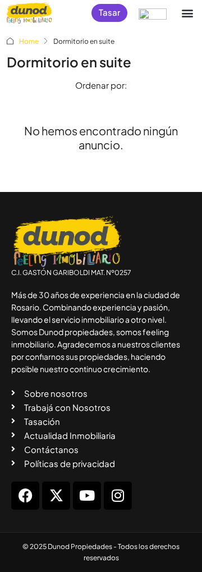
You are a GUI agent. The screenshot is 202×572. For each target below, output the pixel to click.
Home (29, 41)
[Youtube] (87, 496)
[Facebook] (25, 496)
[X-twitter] (56, 496)
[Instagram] (118, 496)
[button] (187, 12)
